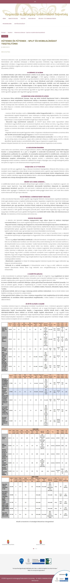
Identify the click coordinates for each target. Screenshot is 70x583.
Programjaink (7, 23)
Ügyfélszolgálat (19, 23)
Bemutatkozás (13, 18)
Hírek (4, 18)
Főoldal (3, 32)
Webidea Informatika (48, 578)
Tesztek (23, 18)
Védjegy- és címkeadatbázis (47, 18)
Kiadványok (32, 18)
